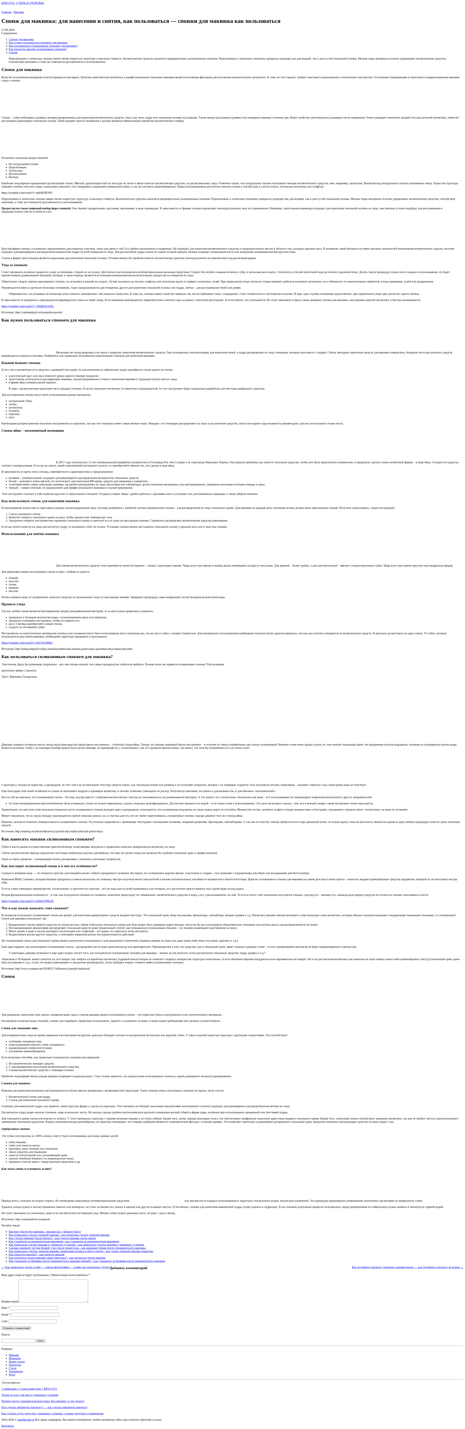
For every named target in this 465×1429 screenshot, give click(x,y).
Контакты (7, 1425)
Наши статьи (17, 1361)
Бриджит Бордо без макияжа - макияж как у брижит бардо (45, 1231)
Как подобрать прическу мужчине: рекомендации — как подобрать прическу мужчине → (408, 1267)
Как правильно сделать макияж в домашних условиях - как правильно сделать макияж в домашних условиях (76, 1244)
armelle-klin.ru (26, 1419)
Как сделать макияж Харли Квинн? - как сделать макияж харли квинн (52, 1238)
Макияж (14, 1355)
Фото (12, 1374)
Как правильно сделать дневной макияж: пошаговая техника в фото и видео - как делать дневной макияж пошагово (81, 1251)
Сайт (4, 1321)
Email (5, 1314)
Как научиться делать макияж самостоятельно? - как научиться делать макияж (57, 1257)
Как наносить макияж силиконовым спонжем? (38, 49)
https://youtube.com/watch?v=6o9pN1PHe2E (27, 901)
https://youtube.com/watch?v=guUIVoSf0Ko (27, 642)
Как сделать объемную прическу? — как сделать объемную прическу (44, 1407)
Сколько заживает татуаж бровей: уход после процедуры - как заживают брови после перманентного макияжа (77, 1247)
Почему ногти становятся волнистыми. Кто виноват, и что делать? (42, 1401)
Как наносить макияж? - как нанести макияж (36, 1254)
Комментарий (10, 1301)
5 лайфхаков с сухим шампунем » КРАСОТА (29, 1388)
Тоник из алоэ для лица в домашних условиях (29, 1395)
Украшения (16, 1371)
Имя (5, 1307)
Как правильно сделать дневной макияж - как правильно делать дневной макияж (59, 1234)
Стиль (12, 1368)
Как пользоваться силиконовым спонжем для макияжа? (43, 45)
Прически (15, 1364)
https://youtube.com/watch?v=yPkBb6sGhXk (27, 306)
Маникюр (15, 1358)
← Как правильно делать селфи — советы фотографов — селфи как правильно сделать (55, 1267)
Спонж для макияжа (21, 39)
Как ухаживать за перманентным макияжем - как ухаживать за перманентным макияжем (64, 1241)
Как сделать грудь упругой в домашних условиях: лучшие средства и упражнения (52, 1413)
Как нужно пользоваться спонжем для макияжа (38, 42)
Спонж (13, 52)
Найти (40, 1341)
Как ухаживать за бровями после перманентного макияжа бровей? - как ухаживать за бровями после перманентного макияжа (87, 1261)
